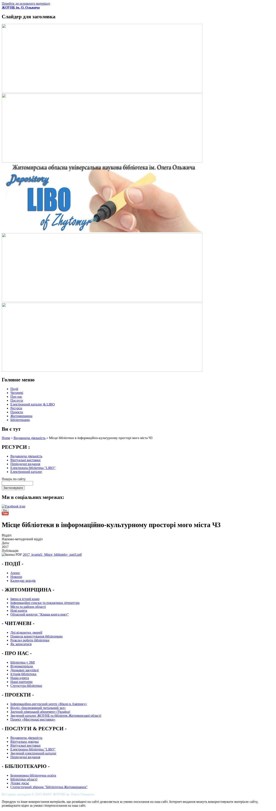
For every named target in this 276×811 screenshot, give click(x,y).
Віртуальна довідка (24, 741)
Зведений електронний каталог (33, 753)
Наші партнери (21, 682)
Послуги (16, 400)
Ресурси (16, 408)
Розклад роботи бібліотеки (29, 640)
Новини (16, 577)
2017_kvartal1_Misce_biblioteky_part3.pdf (52, 554)
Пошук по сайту (14, 479)
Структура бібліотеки (26, 685)
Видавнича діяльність (29, 438)
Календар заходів (23, 580)
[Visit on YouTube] (5, 514)
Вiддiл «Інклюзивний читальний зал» (38, 708)
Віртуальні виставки (25, 460)
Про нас (16, 396)
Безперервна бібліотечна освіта (33, 775)
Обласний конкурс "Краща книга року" (39, 614)
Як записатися (20, 644)
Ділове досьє (19, 783)
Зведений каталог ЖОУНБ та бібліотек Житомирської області (55, 715)
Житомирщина (21, 416)
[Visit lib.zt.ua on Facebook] (13, 506)
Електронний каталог (26, 472)
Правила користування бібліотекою (36, 636)
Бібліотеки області (23, 779)
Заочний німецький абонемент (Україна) (40, 711)
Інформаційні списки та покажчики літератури (45, 603)
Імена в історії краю (24, 599)
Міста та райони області (28, 606)
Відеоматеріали (21, 666)
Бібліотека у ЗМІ (22, 662)
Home (6, 438)
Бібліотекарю (20, 420)
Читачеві (16, 393)
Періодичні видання (25, 464)
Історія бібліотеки (23, 674)
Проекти (16, 412)
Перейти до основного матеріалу (26, 3)
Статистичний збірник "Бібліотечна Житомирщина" (49, 787)
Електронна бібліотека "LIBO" (33, 468)
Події (14, 389)
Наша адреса (19, 678)
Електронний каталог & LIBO (32, 404)
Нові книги (18, 610)
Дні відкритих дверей (26, 632)
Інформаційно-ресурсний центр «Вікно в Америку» (48, 704)
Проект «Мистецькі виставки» (32, 719)
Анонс (15, 573)
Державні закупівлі (24, 670)
